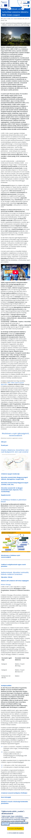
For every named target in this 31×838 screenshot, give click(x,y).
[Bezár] (9, 8)
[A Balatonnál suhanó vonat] (15, 45)
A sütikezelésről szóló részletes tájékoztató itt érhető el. (14, 822)
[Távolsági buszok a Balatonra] (16, 552)
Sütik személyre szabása (16, 833)
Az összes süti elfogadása (15, 828)
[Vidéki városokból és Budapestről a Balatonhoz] (16, 470)
